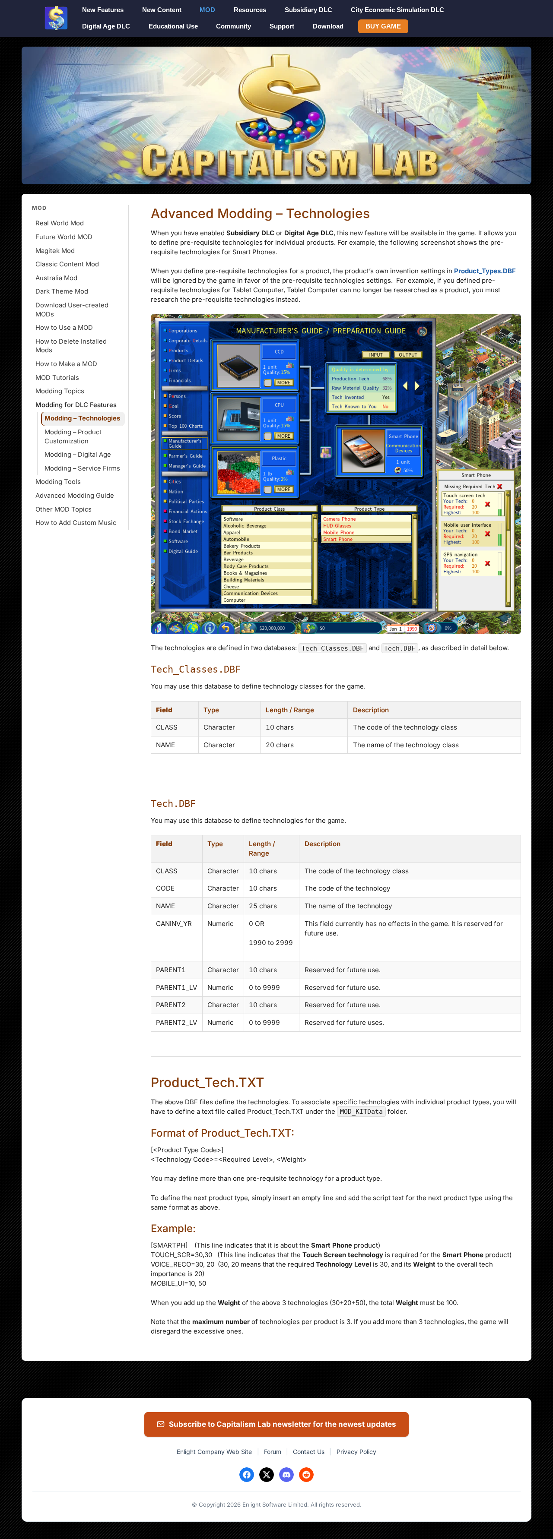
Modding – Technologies (82, 418)
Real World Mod (59, 223)
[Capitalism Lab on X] (266, 1474)
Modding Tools (58, 482)
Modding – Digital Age (77, 454)
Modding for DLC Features (76, 405)
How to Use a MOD (64, 328)
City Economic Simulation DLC (397, 9)
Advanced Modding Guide (74, 495)
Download (328, 26)
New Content (161, 9)
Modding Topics (59, 391)
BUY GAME (383, 26)
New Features (103, 9)
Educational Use (173, 26)
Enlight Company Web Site (214, 1451)
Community (233, 26)
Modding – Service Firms (82, 468)
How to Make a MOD (66, 364)
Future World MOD (63, 237)
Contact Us (308, 1451)
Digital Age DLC (106, 26)
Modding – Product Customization (73, 436)
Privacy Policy (356, 1451)
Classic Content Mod (67, 264)
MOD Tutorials (57, 378)
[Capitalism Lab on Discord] (286, 1474)
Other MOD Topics (63, 509)
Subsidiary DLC (308, 9)
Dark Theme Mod (61, 291)
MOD (207, 9)
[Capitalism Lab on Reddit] (306, 1474)
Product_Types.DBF (485, 271)
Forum (272, 1451)
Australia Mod (56, 278)
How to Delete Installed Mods (71, 346)
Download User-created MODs (71, 309)
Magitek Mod (55, 251)
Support (282, 26)
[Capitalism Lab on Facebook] (246, 1474)
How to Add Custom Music (75, 523)
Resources (250, 9)
